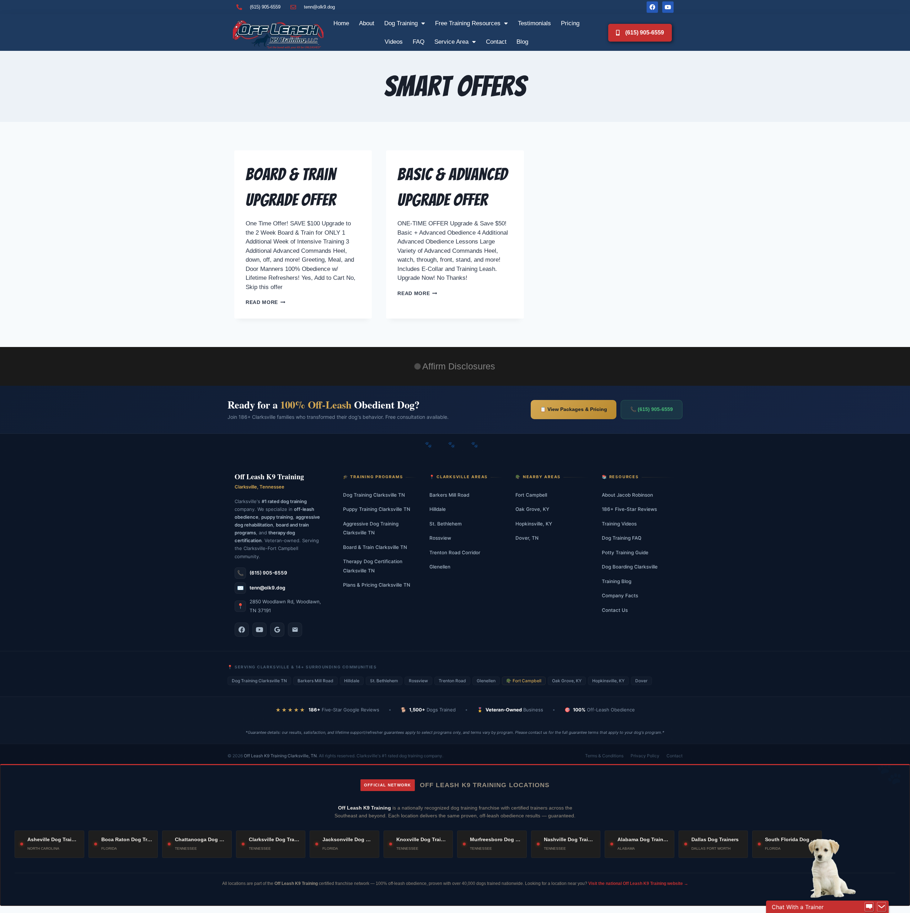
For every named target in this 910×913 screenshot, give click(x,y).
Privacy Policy (645, 755)
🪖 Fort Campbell (523, 680)
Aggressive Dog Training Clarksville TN (370, 528)
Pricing (570, 23)
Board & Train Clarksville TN (375, 547)
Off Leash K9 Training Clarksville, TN (280, 755)
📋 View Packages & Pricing (573, 409)
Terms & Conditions (604, 755)
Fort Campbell (531, 495)
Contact (496, 41)
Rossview (440, 538)
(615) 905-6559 (268, 573)
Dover (641, 680)
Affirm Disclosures (458, 366)
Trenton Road (452, 680)
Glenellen (439, 567)
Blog (522, 41)
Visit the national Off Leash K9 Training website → (638, 883)
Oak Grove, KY (532, 509)
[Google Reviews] (277, 630)
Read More (265, 302)
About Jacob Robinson (627, 495)
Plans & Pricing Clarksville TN (376, 585)
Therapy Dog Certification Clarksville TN (372, 566)
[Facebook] (652, 7)
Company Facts (620, 595)
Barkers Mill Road (449, 495)
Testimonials (534, 23)
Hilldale (437, 509)
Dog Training (401, 23)
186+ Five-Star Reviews (629, 509)
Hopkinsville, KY (533, 524)
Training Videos (619, 524)
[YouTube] (259, 630)
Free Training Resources (467, 23)
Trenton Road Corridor (454, 552)
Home (341, 23)
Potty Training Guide (625, 552)
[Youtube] (668, 7)
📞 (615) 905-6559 (651, 409)
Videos (394, 41)
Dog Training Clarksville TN (374, 495)
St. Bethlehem (445, 524)
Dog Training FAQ (621, 538)
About (366, 23)
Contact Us (615, 610)
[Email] (295, 630)
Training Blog (616, 581)
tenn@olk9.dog (267, 588)
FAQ (418, 41)
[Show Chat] (869, 907)
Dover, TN (527, 538)
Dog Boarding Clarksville (630, 567)
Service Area (451, 41)
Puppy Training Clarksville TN (376, 509)
